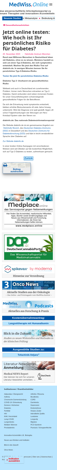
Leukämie (34, 416)
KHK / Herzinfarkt (10, 416)
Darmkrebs (35, 402)
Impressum (26, 457)
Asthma (7, 397)
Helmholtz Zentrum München (37, 54)
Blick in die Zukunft (11, 445)
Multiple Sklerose (10, 425)
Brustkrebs (35, 397)
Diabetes (7, 408)
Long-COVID (9, 419)
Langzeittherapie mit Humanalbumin (29, 323)
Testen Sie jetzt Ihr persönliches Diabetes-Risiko (26, 76)
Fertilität (7, 411)
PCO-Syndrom (36, 425)
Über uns (36, 457)
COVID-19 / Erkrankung (13, 402)
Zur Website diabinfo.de (13, 141)
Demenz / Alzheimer (11, 405)
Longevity (34, 419)
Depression (35, 405)
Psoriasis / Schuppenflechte (41, 428)
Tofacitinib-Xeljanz (28, 355)
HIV (5, 414)
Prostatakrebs (9, 428)
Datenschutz (46, 457)
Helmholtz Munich (11, 128)
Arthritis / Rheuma (37, 394)
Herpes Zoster (36, 411)
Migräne (34, 422)
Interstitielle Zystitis (38, 414)
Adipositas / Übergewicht (13, 394)
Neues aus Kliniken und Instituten (16, 440)
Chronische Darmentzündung (15, 400)
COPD (33, 400)
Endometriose (36, 408)
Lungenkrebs (9, 422)
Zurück (28, 158)
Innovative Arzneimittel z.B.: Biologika (18, 435)
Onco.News (8, 450)
